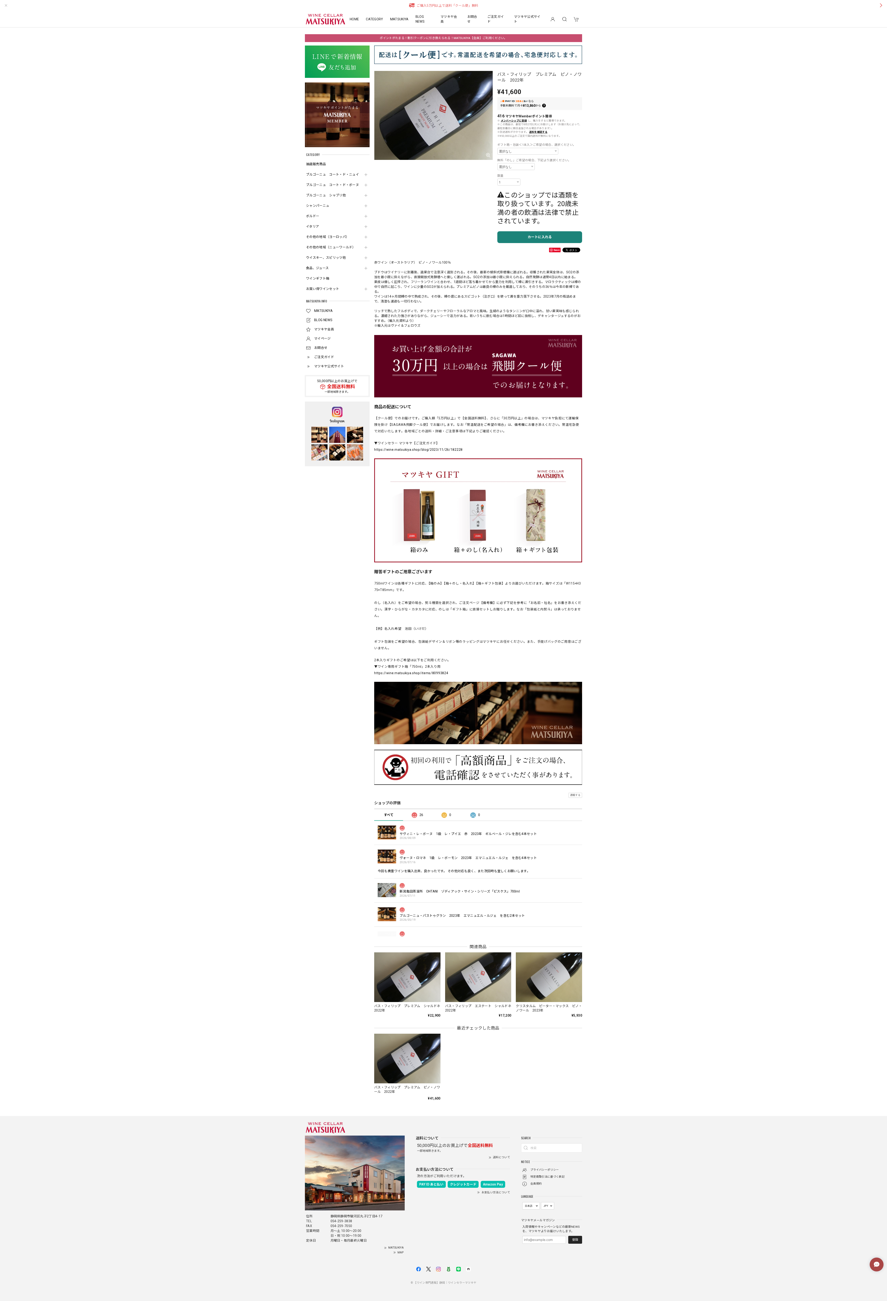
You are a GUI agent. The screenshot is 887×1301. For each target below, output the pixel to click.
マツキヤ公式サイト (527, 19)
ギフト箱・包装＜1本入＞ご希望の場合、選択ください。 (536, 144)
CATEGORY (374, 19)
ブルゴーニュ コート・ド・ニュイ (332, 174)
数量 (500, 175)
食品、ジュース (317, 268)
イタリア (312, 226)
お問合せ (472, 19)
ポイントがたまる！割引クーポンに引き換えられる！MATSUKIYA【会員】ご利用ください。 (443, 38)
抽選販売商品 (316, 164)
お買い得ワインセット (322, 289)
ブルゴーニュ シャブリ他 (326, 195)
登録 (575, 1239)
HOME (354, 19)
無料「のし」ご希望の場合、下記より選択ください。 (534, 160)
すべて (388, 815)
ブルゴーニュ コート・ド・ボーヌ (332, 185)
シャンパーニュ (317, 205)
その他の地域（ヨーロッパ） (327, 237)
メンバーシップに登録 (514, 120)
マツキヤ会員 (448, 19)
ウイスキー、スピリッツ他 (326, 257)
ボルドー (312, 216)
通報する (575, 795)
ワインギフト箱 (317, 278)
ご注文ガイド (495, 19)
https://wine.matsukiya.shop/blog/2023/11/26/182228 (418, 449)
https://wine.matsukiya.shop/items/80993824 (411, 673)
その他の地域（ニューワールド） (331, 247)
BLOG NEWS (420, 19)
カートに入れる (540, 237)
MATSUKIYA (399, 19)
